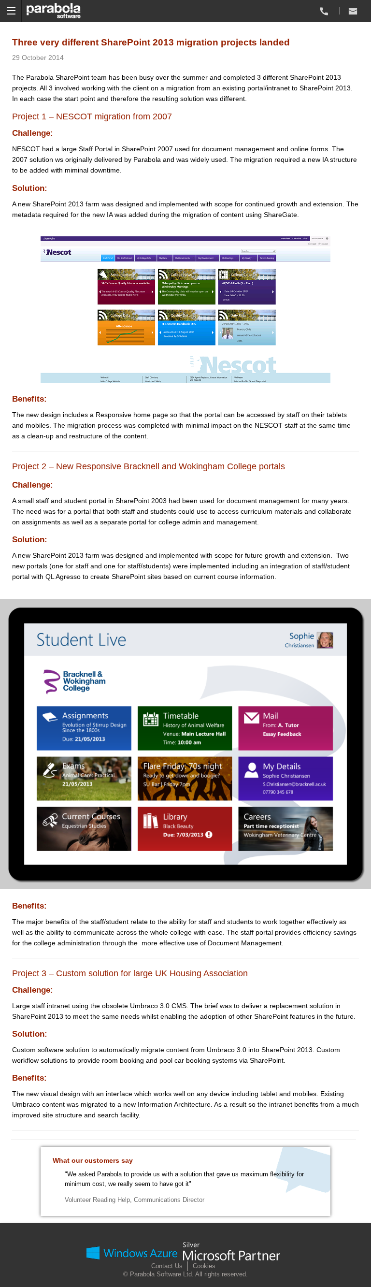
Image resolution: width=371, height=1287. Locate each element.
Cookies (204, 1266)
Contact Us (167, 1266)
